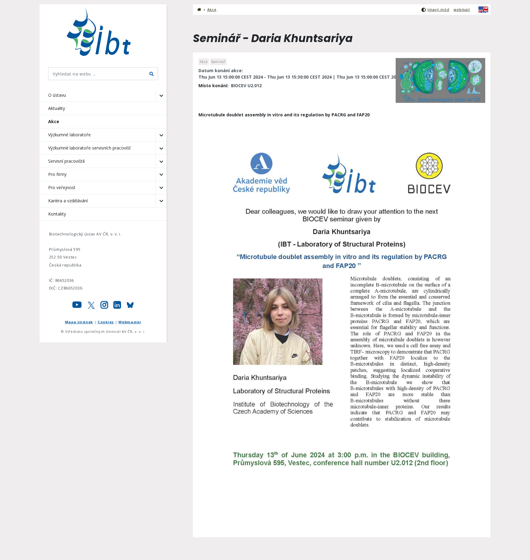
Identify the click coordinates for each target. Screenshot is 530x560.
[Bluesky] (130, 306)
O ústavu (57, 95)
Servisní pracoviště (66, 161)
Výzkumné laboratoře (69, 135)
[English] (483, 9)
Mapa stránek (79, 322)
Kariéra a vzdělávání (68, 201)
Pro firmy (57, 174)
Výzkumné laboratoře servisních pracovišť (89, 148)
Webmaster (129, 322)
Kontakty (57, 214)
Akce (53, 121)
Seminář (218, 61)
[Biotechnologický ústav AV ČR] (103, 31)
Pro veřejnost (61, 187)
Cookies (106, 322)
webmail (462, 9)
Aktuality (56, 108)
